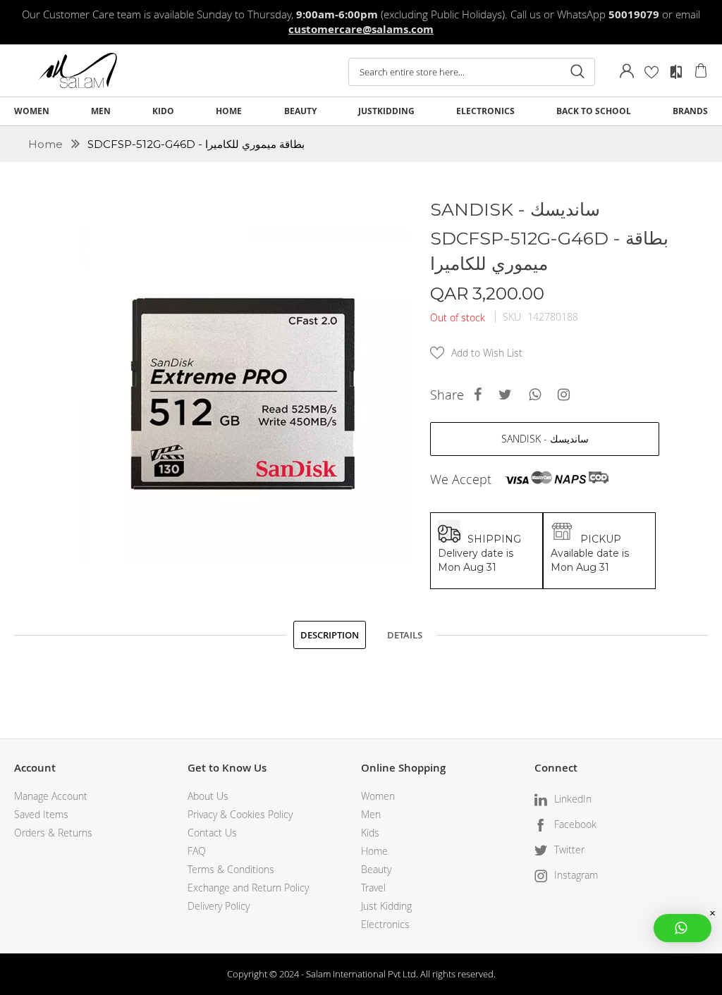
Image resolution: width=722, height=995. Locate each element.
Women (378, 796)
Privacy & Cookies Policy (240, 814)
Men (371, 814)
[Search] (577, 72)
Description (329, 635)
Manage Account (50, 796)
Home (47, 144)
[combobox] (471, 72)
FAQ (197, 851)
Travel (373, 887)
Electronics (385, 924)
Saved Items (41, 814)
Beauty (376, 869)
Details (404, 635)
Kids (370, 832)
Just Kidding (386, 906)
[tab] (329, 635)
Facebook (575, 824)
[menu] (361, 111)
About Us (208, 796)
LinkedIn (573, 798)
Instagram (576, 875)
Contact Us (212, 832)
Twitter (569, 849)
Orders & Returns (53, 832)
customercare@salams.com (361, 29)
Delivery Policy (219, 906)
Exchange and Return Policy (248, 887)
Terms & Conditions (231, 869)
